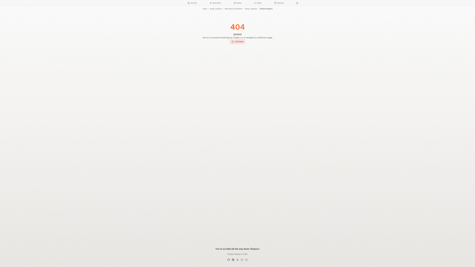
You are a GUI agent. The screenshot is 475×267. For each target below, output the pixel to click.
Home (204, 9)
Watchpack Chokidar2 (233, 9)
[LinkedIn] (233, 260)
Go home (239, 41)
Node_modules (216, 9)
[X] (237, 260)
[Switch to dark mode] (297, 3)
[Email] (246, 260)
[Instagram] (242, 260)
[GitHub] (228, 260)
